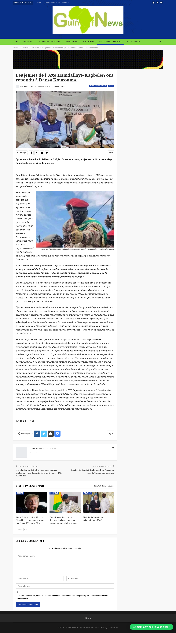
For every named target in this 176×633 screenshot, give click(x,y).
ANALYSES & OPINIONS (50, 41)
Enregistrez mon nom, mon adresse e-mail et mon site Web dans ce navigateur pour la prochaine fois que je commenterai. (63, 597)
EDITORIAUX (88, 41)
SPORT (110, 86)
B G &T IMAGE (133, 41)
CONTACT (38, 3)
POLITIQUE (54, 493)
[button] (151, 627)
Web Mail (65, 3)
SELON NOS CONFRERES (110, 41)
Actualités (27, 41)
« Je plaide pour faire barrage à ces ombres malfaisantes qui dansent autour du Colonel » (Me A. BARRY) (39, 473)
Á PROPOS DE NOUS (52, 3)
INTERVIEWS (71, 41)
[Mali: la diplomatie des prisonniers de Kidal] (98, 502)
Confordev (113, 627)
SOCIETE (20, 493)
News (88, 618)
